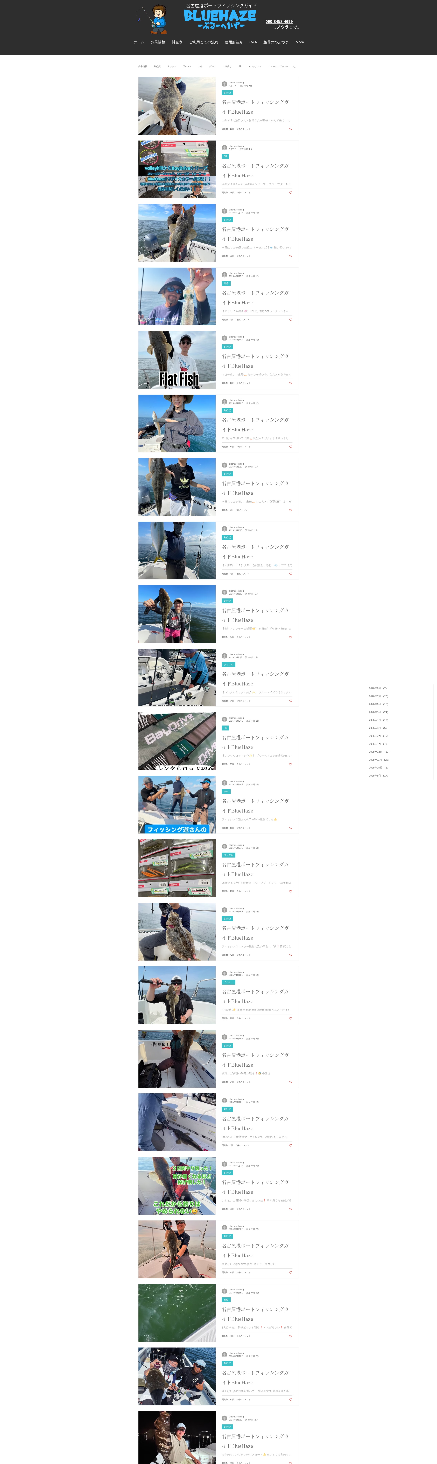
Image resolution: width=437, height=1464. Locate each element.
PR (240, 66)
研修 (226, 283)
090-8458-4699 (279, 21)
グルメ (212, 66)
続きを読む (274, 66)
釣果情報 (142, 66)
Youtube (187, 66)
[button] (294, 67)
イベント (228, 982)
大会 (200, 66)
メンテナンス (255, 66)
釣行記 (157, 66)
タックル (171, 66)
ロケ (226, 791)
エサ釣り (227, 66)
